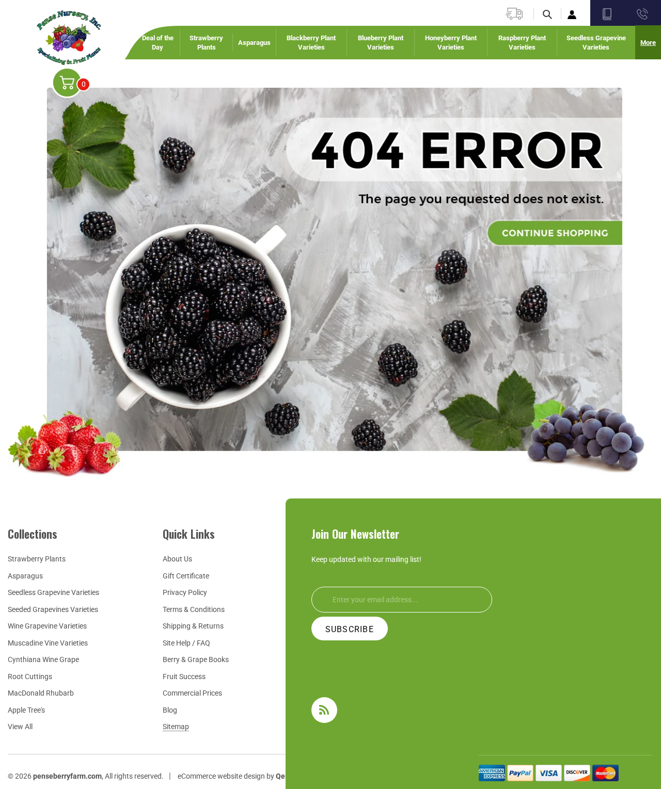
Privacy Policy (185, 592)
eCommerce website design (221, 776)
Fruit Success (184, 676)
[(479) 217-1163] (642, 14)
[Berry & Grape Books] (608, 14)
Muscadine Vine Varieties (48, 643)
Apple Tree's (26, 710)
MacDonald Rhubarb (41, 693)
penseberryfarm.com (67, 776)
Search (554, 15)
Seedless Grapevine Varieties (53, 592)
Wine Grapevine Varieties (47, 626)
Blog (170, 710)
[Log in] (572, 14)
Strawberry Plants (37, 559)
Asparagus (25, 576)
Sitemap (176, 726)
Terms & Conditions (194, 609)
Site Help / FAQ (186, 643)
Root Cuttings (30, 676)
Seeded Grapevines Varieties (53, 609)
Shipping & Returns (193, 626)
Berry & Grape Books (196, 659)
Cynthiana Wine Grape (43, 659)
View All (20, 726)
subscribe (349, 629)
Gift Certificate (186, 576)
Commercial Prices (192, 693)
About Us (177, 559)
